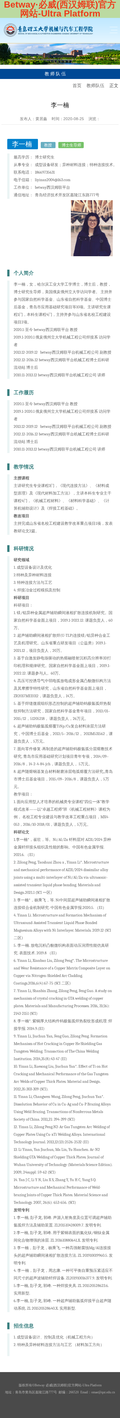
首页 (77, 85)
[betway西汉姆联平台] (48, 29)
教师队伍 (95, 85)
